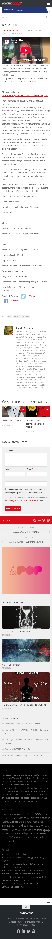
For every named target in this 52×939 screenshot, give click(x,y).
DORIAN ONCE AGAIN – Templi (26, 724)
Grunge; (22, 821)
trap (15, 841)
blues (16, 814)
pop (22, 316)
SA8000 (15, 778)
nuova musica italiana (33, 830)
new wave (15, 830)
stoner (5, 841)
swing (10, 841)
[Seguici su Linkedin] (39, 520)
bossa (21, 815)
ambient (5, 814)
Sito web (8, 479)
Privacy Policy (13, 501)
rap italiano (43, 834)
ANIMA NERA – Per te (11, 420)
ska (24, 837)
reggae (5, 837)
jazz (31, 825)
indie (9, 316)
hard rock (31, 821)
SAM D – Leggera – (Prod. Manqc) (30, 755)
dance (22, 818)
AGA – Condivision (11, 664)
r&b (34, 834)
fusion (9, 822)
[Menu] (48, 3)
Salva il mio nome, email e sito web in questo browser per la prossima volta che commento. (25, 491)
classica (43, 814)
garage (15, 822)
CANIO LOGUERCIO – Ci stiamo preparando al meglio (36, 423)
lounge (47, 826)
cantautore (31, 814)
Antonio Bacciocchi (12, 30)
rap (27, 316)
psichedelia (20, 833)
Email (30, 469)
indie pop (13, 826)
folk (47, 818)
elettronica (38, 818)
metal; (5, 830)
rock (12, 837)
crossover (14, 818)
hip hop (40, 821)
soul (28, 837)
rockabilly (19, 838)
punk (29, 833)
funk (4, 821)
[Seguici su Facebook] (35, 520)
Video (4, 17)
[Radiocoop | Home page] (16, 3)
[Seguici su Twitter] (43, 520)
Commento (10, 450)
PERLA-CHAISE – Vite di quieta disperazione (24, 704)
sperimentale (37, 837)
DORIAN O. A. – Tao (22, 749)
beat (11, 814)
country (5, 818)
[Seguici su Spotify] (48, 520)
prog (12, 833)
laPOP (41, 826)
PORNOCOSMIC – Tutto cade (16, 631)
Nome (8, 469)
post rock (6, 833)
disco (28, 818)
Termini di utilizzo (30, 501)
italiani (16, 316)
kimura (36, 826)
